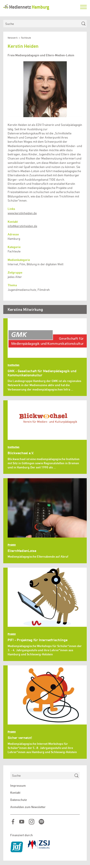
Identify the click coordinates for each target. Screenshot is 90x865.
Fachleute (26, 37)
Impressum (18, 785)
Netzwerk (13, 37)
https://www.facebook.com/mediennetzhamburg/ (13, 821)
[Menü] (83, 7)
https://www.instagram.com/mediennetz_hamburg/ (31, 821)
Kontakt (15, 792)
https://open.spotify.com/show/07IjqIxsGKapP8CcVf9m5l (41, 821)
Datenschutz (18, 800)
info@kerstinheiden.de (22, 226)
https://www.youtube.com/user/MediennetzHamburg (21, 821)
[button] (45, 89)
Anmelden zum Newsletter (28, 807)
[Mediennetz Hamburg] (39, 7)
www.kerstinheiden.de (22, 213)
